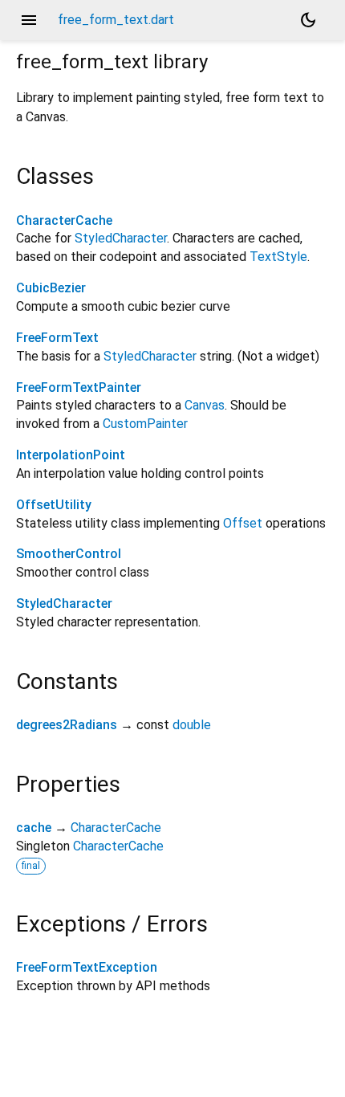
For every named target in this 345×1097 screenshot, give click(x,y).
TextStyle (278, 256)
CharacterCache (64, 220)
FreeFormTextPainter (78, 387)
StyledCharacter (121, 238)
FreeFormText (57, 337)
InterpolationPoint (70, 455)
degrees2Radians (66, 724)
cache (33, 827)
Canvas (205, 405)
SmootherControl (68, 553)
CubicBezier (51, 288)
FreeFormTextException (86, 967)
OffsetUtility (53, 504)
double (191, 724)
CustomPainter (145, 423)
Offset (242, 523)
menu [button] (29, 20)
